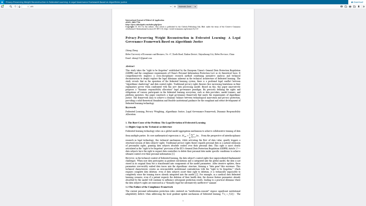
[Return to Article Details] (2, 2)
